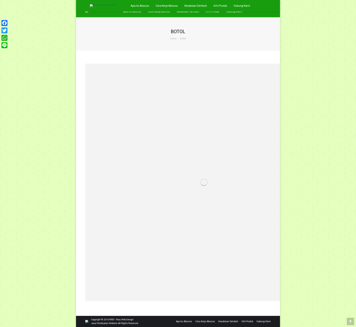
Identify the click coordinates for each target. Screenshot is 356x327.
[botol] (204, 182)
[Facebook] (4, 23)
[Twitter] (4, 30)
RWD (111, 319)
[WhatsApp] (4, 38)
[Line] (4, 45)
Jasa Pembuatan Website (104, 323)
